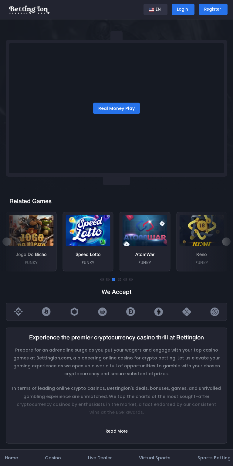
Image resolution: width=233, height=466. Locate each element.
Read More (117, 431)
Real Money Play (116, 108)
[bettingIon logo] (29, 9)
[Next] (226, 241)
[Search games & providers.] (134, 9)
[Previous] (6, 241)
